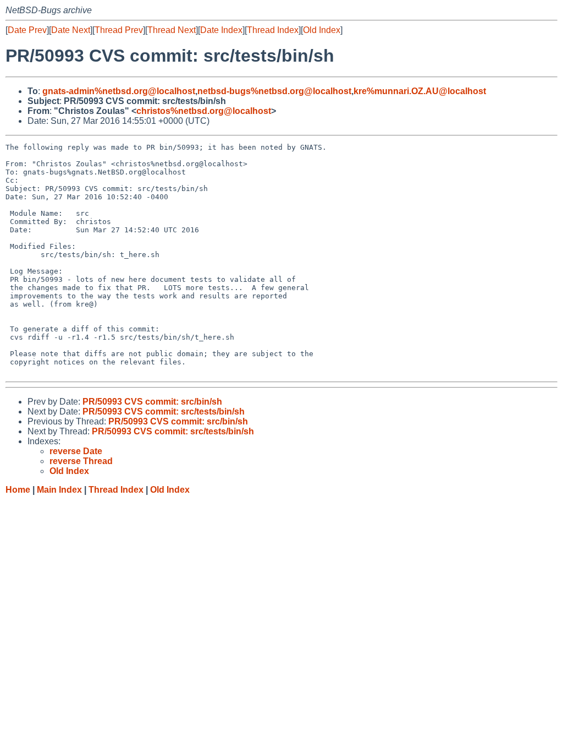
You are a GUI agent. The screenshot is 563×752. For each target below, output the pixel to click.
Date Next (70, 30)
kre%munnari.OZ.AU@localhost (420, 91)
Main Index (59, 489)
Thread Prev (119, 30)
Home (17, 489)
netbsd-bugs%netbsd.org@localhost (274, 91)
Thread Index (273, 30)
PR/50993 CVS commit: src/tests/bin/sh (163, 411)
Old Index (321, 30)
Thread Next (171, 30)
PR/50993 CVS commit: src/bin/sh (152, 401)
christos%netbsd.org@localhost (203, 111)
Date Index (221, 30)
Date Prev (27, 30)
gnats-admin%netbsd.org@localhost (118, 91)
